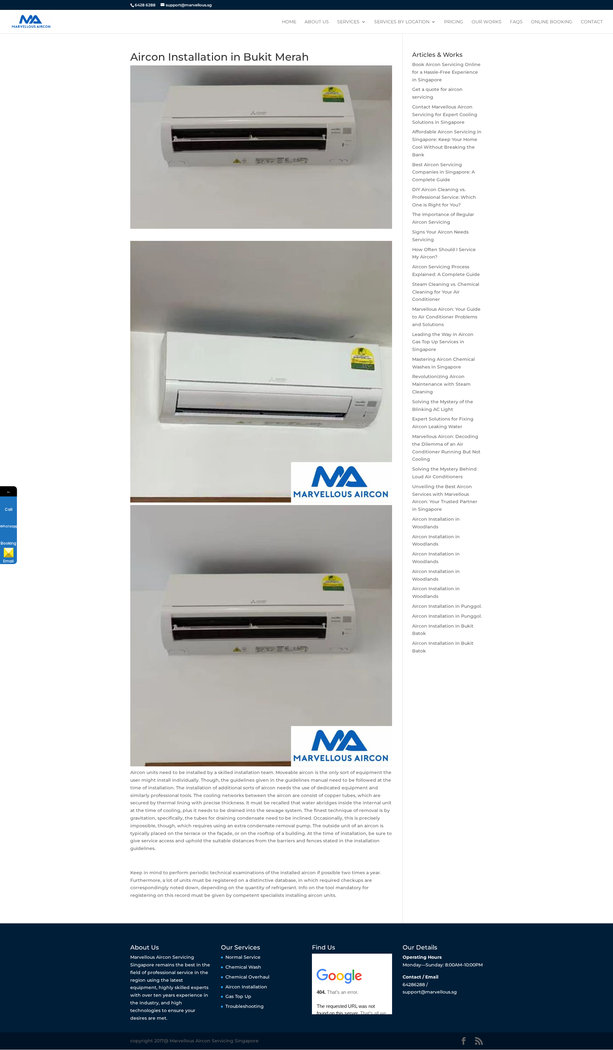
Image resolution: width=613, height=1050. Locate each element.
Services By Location (401, 22)
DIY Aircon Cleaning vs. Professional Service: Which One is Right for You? (444, 197)
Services (348, 22)
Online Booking (551, 22)
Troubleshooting (244, 1006)
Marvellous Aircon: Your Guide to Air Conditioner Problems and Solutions (446, 316)
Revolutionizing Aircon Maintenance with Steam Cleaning (441, 384)
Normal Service (243, 957)
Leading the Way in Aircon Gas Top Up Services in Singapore (442, 342)
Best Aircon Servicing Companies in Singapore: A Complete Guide (443, 172)
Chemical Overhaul (247, 977)
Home (289, 22)
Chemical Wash (243, 967)
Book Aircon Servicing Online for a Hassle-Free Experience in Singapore (446, 72)
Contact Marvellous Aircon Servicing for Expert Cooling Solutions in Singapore (444, 114)
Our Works (487, 22)
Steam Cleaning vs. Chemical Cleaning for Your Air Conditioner (445, 291)
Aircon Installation (246, 987)
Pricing (453, 22)
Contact (592, 22)
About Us (317, 22)
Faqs (516, 22)
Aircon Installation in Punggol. (447, 606)
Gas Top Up (238, 996)
